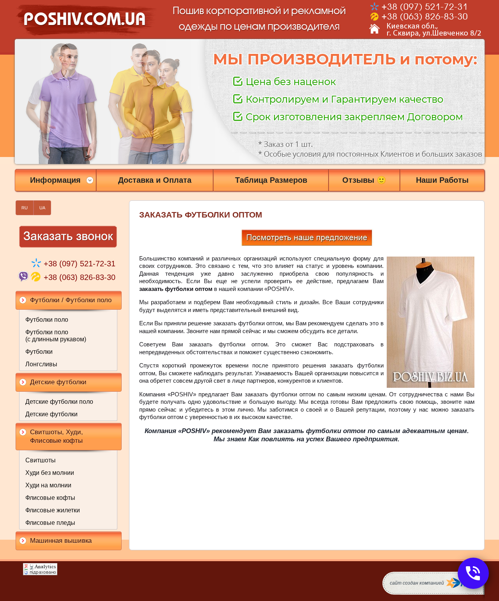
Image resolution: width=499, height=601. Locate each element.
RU (24, 207)
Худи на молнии (48, 485)
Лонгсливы (41, 364)
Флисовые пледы (50, 522)
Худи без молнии (49, 472)
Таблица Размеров (271, 180)
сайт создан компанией (417, 583)
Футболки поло (46, 319)
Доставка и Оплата (154, 180)
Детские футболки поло (59, 401)
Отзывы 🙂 (364, 180)
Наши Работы (442, 180)
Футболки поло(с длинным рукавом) (55, 335)
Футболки (39, 351)
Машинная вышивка (61, 540)
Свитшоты (40, 460)
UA (42, 207)
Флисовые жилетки (52, 510)
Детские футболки (51, 414)
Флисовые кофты (50, 497)
